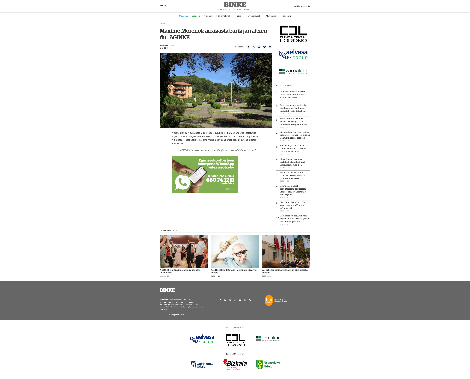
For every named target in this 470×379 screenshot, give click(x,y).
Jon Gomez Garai (167, 45)
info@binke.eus (177, 315)
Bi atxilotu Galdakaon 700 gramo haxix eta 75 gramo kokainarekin (293, 205)
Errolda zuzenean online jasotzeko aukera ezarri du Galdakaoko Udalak (293, 175)
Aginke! (162, 24)
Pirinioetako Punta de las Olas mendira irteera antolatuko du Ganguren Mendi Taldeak (295, 135)
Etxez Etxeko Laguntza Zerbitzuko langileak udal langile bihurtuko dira (292, 162)
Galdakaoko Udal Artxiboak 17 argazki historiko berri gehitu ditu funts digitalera (295, 219)
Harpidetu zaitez (300, 6)
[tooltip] (248, 47)
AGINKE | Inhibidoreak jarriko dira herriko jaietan (285, 271)
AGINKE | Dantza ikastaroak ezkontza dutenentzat (180, 271)
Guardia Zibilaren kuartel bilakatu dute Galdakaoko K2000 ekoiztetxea (292, 95)
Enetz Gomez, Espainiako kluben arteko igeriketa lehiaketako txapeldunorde (293, 121)
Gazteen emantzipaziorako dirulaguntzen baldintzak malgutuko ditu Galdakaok (293, 108)
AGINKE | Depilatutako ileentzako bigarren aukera (234, 271)
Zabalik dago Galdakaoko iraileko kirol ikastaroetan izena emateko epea (293, 149)
